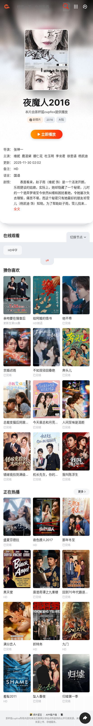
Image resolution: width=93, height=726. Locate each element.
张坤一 (18, 149)
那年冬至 (68, 540)
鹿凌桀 (26, 156)
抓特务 (37, 644)
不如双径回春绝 (44, 370)
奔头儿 (67, 370)
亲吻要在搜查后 (14, 318)
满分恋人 (9, 644)
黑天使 (8, 592)
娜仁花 (38, 156)
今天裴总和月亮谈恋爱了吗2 (46, 422)
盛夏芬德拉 (11, 540)
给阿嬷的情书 (42, 318)
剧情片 (37, 119)
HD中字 (12, 250)
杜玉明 (49, 156)
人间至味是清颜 (73, 422)
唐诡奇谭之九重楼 (45, 592)
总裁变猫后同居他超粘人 (17, 422)
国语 (17, 175)
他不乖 (67, 318)
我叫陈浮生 (70, 474)
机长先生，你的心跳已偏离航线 (46, 474)
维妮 (17, 156)
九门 (65, 644)
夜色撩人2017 (43, 540)
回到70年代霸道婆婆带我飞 (76, 592)
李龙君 (60, 156)
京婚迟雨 (9, 370)
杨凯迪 (83, 156)
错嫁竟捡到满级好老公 (17, 474)
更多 (81, 491)
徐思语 (72, 156)
